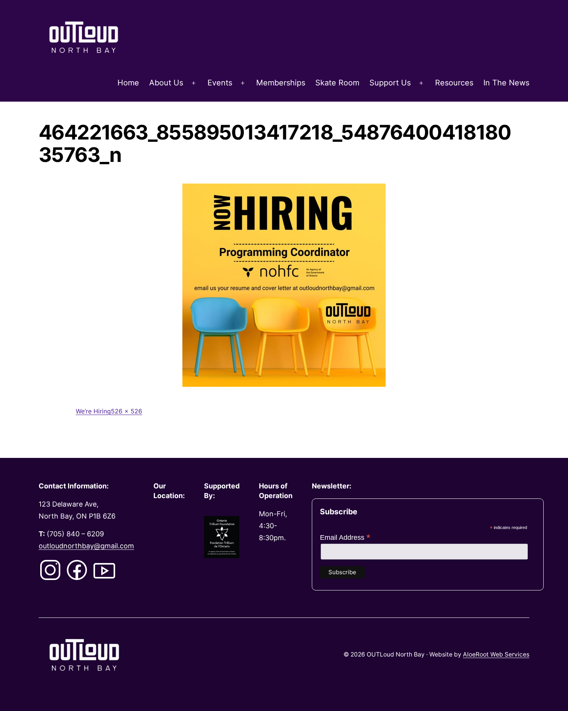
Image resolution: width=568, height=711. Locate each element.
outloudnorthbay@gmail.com (86, 546)
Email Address (345, 537)
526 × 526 (126, 411)
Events (219, 82)
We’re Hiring (93, 411)
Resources (454, 82)
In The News (506, 82)
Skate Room (337, 82)
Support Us (390, 82)
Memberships (280, 82)
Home (128, 82)
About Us (166, 82)
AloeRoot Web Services (496, 654)
